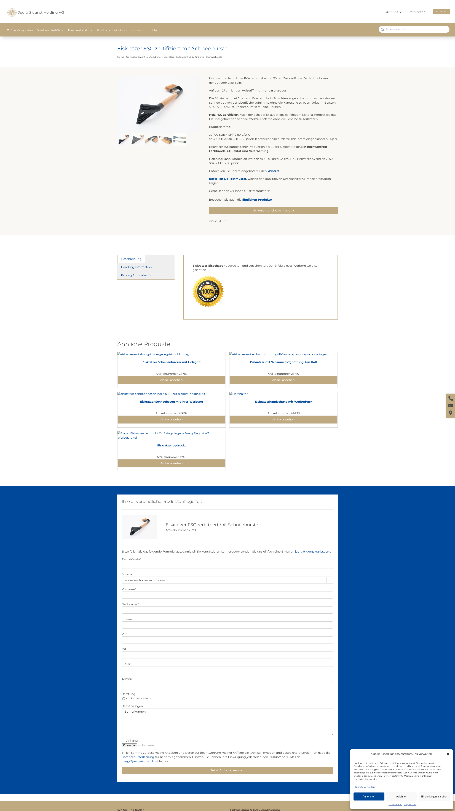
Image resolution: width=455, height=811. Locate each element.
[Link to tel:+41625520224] (450, 398)
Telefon (127, 679)
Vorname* (129, 589)
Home (120, 57)
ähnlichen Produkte (257, 199)
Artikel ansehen (171, 380)
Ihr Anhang (130, 740)
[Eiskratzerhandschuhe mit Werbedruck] (238, 394)
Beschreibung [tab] (131, 259)
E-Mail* (127, 664)
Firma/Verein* (131, 559)
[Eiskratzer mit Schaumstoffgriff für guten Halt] (278, 354)
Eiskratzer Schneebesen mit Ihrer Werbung (171, 401)
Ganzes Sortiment (135, 57)
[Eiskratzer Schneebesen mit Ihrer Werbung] (161, 394)
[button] (448, 754)
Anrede (127, 574)
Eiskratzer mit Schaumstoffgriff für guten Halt (283, 362)
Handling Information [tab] (136, 267)
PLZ (124, 634)
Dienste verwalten (365, 787)
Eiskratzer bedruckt (171, 445)
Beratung (128, 694)
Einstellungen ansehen (434, 796)
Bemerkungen (132, 706)
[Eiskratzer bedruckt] (171, 433)
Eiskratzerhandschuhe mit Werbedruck (283, 401)
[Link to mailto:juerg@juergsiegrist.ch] (450, 405)
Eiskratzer (169, 57)
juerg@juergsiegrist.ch (138, 761)
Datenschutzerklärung (138, 757)
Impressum (410, 804)
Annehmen (369, 796)
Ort (124, 649)
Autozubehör (154, 57)
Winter (272, 171)
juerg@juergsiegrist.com (312, 551)
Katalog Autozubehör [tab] (136, 275)
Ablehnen (401, 796)
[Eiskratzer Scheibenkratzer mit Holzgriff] (153, 354)
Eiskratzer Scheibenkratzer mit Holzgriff (171, 362)
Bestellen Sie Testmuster (227, 178)
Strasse (127, 619)
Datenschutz (395, 804)
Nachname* (130, 604)
